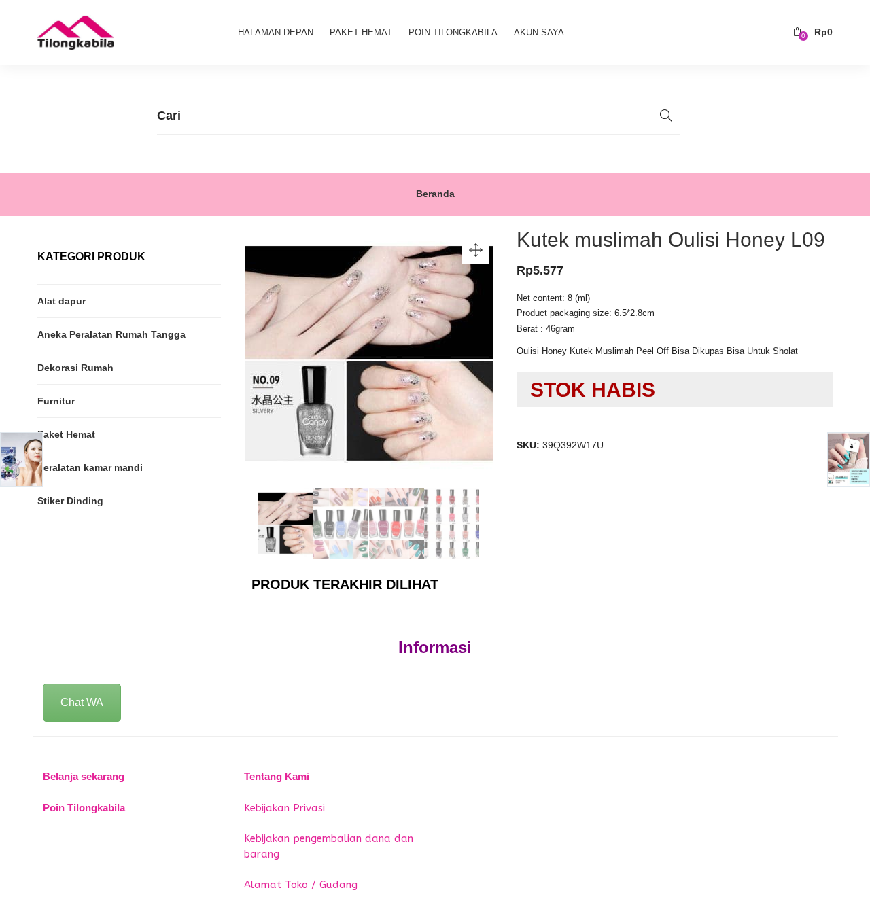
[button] (813, 32)
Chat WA (81, 702)
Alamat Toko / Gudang (301, 885)
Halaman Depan (275, 32)
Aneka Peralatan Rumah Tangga (111, 334)
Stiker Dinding (70, 500)
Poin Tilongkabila (453, 32)
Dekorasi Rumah (75, 367)
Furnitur (56, 400)
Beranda (435, 193)
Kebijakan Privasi (284, 808)
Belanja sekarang (83, 776)
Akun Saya (539, 32)
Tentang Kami (276, 776)
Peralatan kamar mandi (90, 467)
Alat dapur (61, 301)
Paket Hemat (361, 32)
